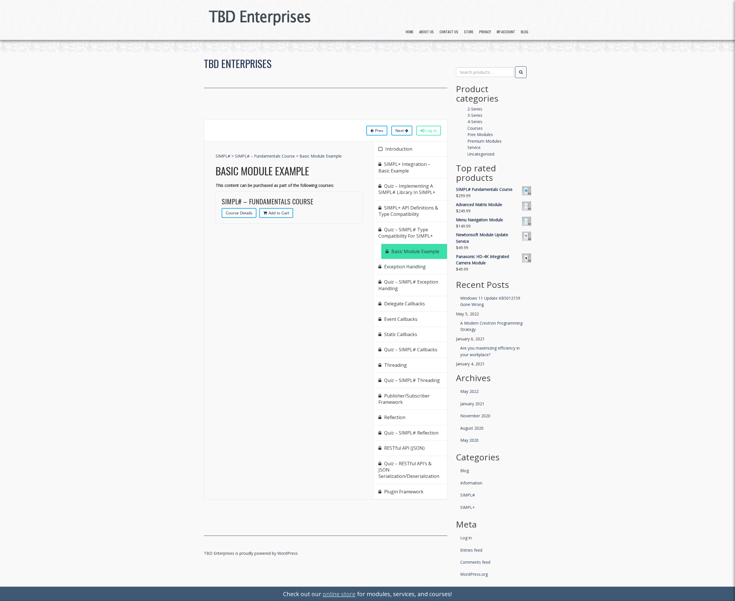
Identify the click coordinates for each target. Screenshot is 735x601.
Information (471, 483)
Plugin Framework (403, 491)
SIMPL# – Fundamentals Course (265, 156)
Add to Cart (278, 213)
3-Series (474, 115)
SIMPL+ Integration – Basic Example (404, 167)
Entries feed (471, 550)
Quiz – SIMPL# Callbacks (410, 349)
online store (339, 594)
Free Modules (480, 134)
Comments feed (475, 562)
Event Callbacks (400, 319)
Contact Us (449, 31)
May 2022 (469, 391)
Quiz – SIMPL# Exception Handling (408, 285)
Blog (524, 31)
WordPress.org (474, 574)
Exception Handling (405, 266)
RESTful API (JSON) (404, 448)
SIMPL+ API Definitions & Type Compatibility (408, 211)
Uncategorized (480, 154)
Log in (466, 537)
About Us (426, 31)
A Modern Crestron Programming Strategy (491, 326)
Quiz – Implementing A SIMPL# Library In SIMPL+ (407, 189)
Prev (378, 130)
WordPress (287, 553)
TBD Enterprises (238, 63)
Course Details (239, 213)
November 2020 (475, 415)
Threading (395, 365)
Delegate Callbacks (404, 303)
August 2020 (471, 428)
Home (409, 31)
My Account (506, 31)
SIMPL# (223, 156)
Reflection (394, 417)
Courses (475, 128)
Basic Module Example (320, 156)
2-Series (474, 109)
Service (474, 147)
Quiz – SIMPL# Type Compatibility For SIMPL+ (405, 232)
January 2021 (472, 403)
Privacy (485, 31)
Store (468, 31)
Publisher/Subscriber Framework (404, 399)
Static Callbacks (400, 334)
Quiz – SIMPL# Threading (412, 380)
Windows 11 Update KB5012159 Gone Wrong (490, 301)
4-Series (474, 121)
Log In (430, 130)
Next (400, 130)
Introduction (398, 149)
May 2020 (469, 440)
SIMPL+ (467, 507)
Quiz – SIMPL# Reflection (411, 433)
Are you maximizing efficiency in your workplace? (490, 351)
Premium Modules (484, 141)
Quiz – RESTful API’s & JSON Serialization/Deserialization (408, 470)
